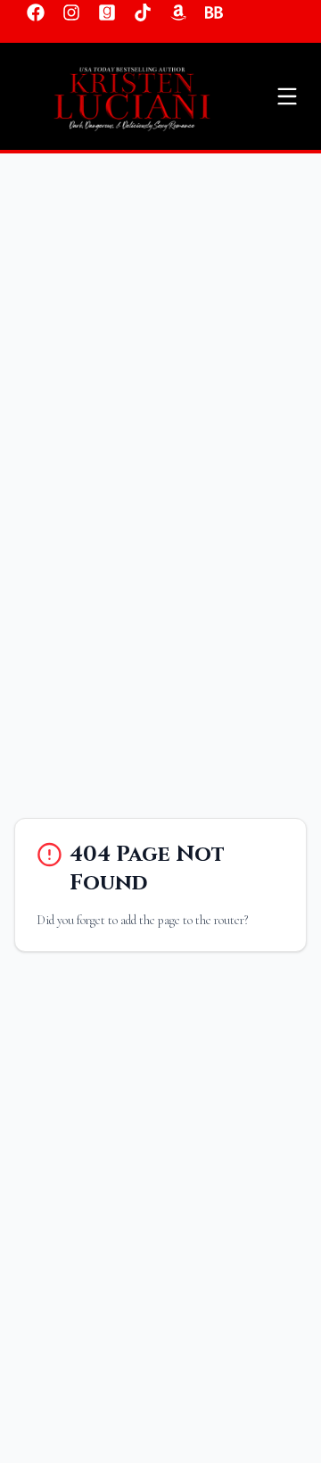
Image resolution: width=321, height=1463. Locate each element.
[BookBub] (214, 12)
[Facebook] (36, 12)
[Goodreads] (107, 12)
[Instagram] (71, 12)
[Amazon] (178, 12)
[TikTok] (143, 12)
